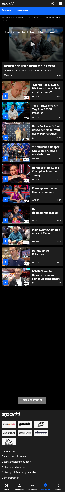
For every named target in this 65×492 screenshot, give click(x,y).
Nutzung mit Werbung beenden (19, 472)
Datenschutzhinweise (14, 456)
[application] (32, 44)
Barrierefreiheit (10, 477)
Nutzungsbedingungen (14, 467)
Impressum (8, 451)
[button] (32, 44)
